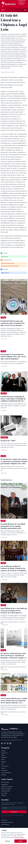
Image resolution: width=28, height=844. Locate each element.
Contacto (3, 795)
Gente (2, 759)
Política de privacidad (5, 816)
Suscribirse (14, 811)
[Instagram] (7, 743)
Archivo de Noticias (6, 772)
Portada (3, 751)
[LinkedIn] (10, 743)
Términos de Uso (5, 791)
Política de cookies (19, 837)
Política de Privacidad (6, 786)
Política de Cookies (6, 789)
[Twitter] (5, 743)
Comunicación (5, 766)
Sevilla (3, 755)
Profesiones (4, 770)
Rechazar (7, 841)
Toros (2, 764)
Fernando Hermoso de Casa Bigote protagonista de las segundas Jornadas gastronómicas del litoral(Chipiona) (13, 527)
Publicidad (4, 820)
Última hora (4, 753)
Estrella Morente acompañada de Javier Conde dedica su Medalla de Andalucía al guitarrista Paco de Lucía (13, 399)
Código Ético (4, 784)
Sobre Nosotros (5, 782)
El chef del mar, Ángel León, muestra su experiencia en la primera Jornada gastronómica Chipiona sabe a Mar (14, 461)
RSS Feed (3, 775)
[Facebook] (2, 743)
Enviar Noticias (5, 824)
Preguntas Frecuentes (7, 822)
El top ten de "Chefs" (8, 440)
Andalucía (3, 757)
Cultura (3, 768)
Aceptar (21, 841)
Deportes (3, 761)
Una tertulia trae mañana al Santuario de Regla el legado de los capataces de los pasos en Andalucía (13, 568)
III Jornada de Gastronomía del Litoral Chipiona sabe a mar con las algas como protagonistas (13, 356)
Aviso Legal (4, 793)
